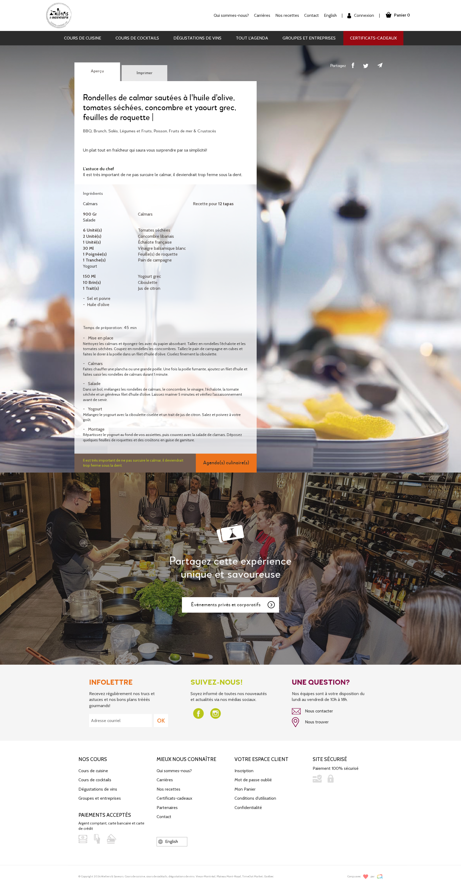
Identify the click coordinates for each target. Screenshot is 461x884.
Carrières (262, 15)
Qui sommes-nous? (174, 770)
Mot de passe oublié (253, 779)
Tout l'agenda (252, 38)
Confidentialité (248, 807)
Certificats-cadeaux (373, 38)
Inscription (244, 770)
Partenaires (167, 807)
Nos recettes (168, 789)
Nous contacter (318, 710)
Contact (311, 15)
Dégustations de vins (197, 38)
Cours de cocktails (137, 38)
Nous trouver (316, 721)
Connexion (363, 15)
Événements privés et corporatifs (226, 604)
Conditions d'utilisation (255, 798)
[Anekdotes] (380, 876)
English (330, 15)
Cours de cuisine (82, 38)
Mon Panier (245, 789)
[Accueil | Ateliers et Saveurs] (61, 15)
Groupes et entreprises (309, 38)
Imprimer (145, 73)
